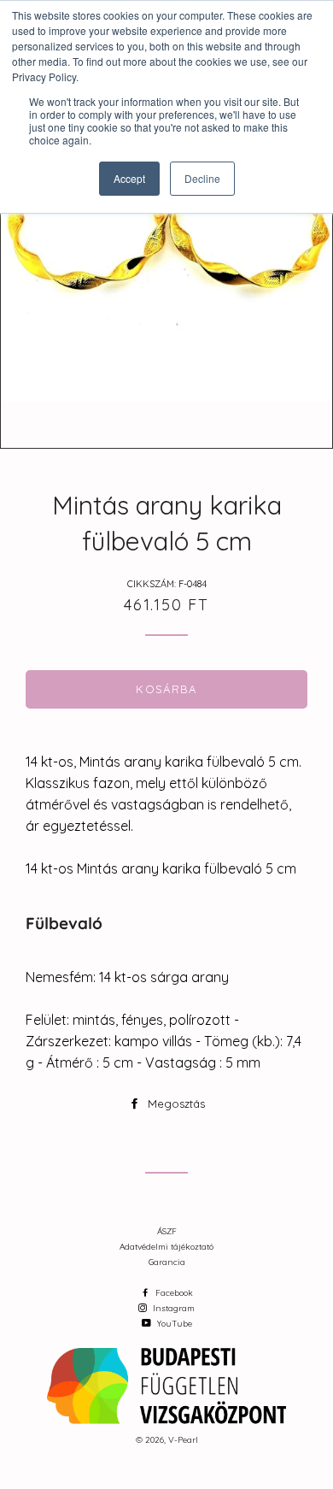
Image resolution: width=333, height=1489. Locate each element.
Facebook (173, 1292)
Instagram (172, 1308)
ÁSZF (167, 1231)
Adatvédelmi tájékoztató (166, 1246)
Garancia (167, 1262)
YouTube (173, 1323)
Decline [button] (202, 178)
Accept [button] (129, 178)
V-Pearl (183, 1439)
